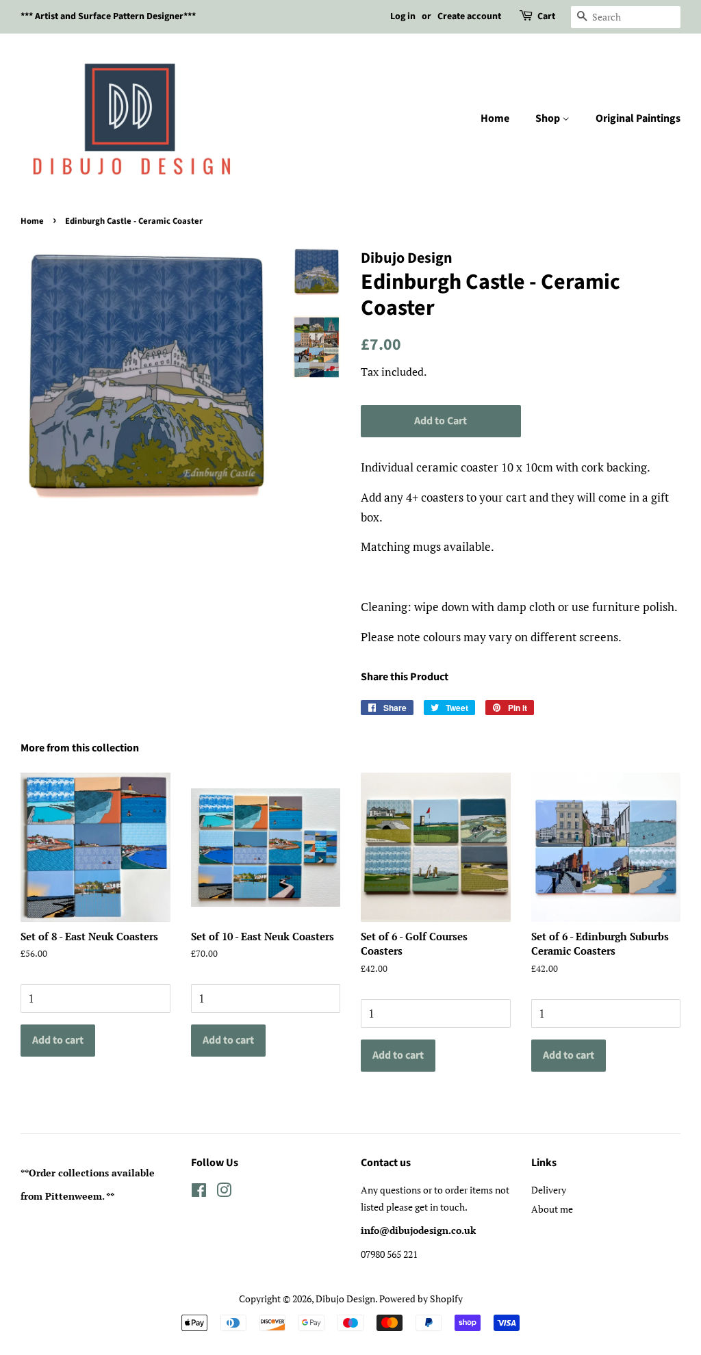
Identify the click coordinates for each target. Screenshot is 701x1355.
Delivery (548, 1189)
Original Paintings (638, 118)
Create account (469, 16)
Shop (548, 118)
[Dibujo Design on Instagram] (223, 1192)
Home (495, 118)
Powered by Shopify (421, 1298)
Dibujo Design (345, 1298)
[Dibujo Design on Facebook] (199, 1192)
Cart (546, 16)
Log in (403, 16)
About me (552, 1208)
